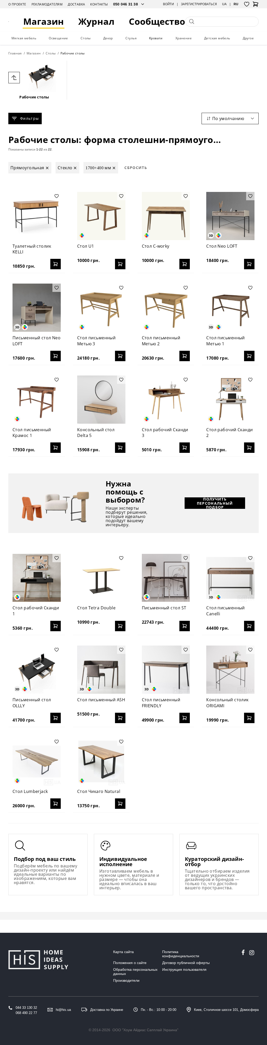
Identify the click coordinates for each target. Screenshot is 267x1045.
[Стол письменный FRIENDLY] (166, 670)
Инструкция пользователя (184, 969)
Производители (126, 980)
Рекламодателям (47, 4)
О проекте (17, 4)
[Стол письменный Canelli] (230, 578)
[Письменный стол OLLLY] (37, 670)
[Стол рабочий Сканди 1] (37, 578)
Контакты (99, 4)
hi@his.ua (63, 1010)
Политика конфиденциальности (180, 954)
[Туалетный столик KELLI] (37, 216)
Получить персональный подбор (215, 503)
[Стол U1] (101, 216)
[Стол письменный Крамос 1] (37, 400)
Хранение (183, 38)
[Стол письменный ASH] (101, 670)
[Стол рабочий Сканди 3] (166, 400)
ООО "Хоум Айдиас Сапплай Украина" (145, 1030)
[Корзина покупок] (255, 6)
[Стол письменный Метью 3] (101, 308)
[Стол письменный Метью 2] (166, 308)
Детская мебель (217, 38)
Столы (86, 38)
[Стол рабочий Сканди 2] (230, 400)
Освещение (58, 38)
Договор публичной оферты (186, 963)
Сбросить (135, 167)
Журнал (96, 21)
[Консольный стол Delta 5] (101, 400)
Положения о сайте (130, 963)
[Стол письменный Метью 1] (230, 308)
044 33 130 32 (26, 1008)
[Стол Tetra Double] (101, 578)
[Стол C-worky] (166, 216)
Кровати (156, 38)
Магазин (43, 21)
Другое (248, 38)
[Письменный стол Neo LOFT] (37, 308)
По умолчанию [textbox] (228, 118)
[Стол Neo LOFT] (230, 216)
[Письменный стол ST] (166, 578)
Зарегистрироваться (199, 4)
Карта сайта (123, 952)
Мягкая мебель (23, 38)
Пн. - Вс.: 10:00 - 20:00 (158, 1010)
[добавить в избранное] (56, 196)
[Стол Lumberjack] (37, 761)
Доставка (76, 4)
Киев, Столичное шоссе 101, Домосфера (226, 1010)
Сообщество (157, 21)
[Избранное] (247, 4)
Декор (108, 38)
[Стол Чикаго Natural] (101, 761)
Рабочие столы (34, 97)
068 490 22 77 (26, 1013)
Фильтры (29, 118)
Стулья (131, 38)
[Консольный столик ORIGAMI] (230, 670)
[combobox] (230, 118)
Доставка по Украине (106, 1010)
